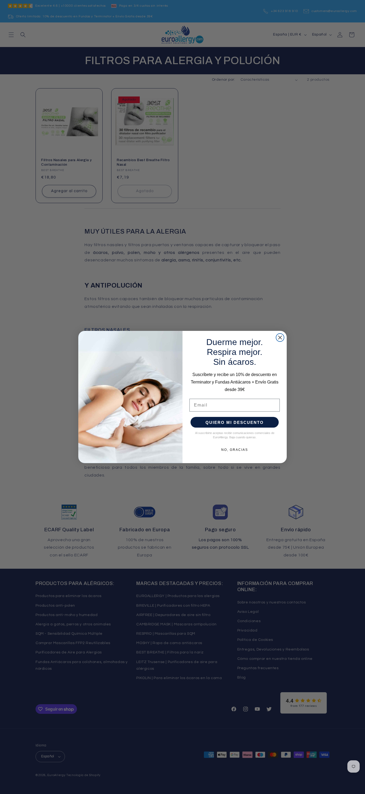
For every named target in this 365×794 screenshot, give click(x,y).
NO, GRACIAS (234, 450)
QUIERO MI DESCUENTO (234, 422)
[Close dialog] (280, 338)
